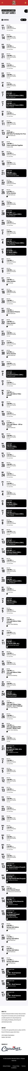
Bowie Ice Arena (10, 448)
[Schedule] (24, 20)
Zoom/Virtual (10, 283)
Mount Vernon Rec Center (13, 175)
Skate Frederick (10, 106)
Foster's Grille (10, 147)
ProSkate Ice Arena (11, 974)
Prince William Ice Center (12, 752)
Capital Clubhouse (11, 97)
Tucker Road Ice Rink (11, 696)
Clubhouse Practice (11, 28)
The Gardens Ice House (12, 554)
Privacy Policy (16, 1066)
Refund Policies (6, 1066)
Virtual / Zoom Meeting (12, 624)
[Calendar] (21, 20)
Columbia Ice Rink (11, 376)
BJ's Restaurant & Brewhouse (14, 891)
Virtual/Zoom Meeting (12, 675)
